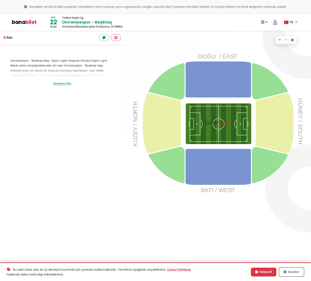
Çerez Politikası (179, 269)
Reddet (293, 272)
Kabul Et (265, 272)
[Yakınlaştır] (279, 40)
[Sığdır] (292, 40)
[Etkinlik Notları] (104, 37)
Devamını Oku (62, 83)
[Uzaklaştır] (286, 40)
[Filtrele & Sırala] (116, 37)
